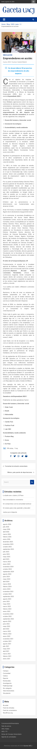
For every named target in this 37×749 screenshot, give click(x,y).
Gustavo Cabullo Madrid (19, 62)
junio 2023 (6, 601)
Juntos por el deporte (10, 512)
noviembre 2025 (8, 544)
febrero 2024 (7, 586)
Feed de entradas (8, 708)
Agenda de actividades (8, 737)
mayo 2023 (6, 604)
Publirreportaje (7, 686)
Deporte (5, 678)
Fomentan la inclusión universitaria (16, 466)
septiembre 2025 (8, 549)
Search (32, 482)
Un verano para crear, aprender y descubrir (16, 508)
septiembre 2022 (8, 619)
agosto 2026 (7, 524)
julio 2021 (6, 646)
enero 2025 (6, 564)
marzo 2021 (7, 654)
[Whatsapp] (18, 456)
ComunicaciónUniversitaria (10, 723)
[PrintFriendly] (26, 456)
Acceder (5, 705)
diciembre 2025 (8, 542)
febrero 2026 (7, 537)
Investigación (7, 683)
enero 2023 (6, 611)
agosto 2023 (7, 599)
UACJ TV (4, 731)
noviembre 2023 (8, 591)
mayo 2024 (6, 579)
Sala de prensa (6, 726)
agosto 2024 (7, 574)
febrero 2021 (7, 656)
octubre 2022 (7, 616)
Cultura (5, 676)
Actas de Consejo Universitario (11, 734)
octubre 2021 (7, 641)
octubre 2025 (7, 547)
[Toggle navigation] (4, 19)
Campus (5, 671)
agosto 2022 (7, 621)
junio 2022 (6, 624)
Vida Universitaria (8, 691)
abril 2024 (6, 581)
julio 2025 (6, 552)
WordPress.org (8, 713)
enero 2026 (6, 539)
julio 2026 (6, 527)
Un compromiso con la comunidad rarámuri (17, 504)
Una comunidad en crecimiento (13, 500)
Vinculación (7, 55)
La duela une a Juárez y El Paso (13, 495)
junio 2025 (6, 554)
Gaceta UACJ (27, 746)
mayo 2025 (6, 557)
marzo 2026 (7, 534)
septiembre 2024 (8, 572)
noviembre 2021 (8, 639)
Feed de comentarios (10, 710)
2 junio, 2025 (7, 62)
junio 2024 (6, 576)
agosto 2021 (7, 644)
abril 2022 (6, 629)
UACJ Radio (5, 729)
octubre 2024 (7, 569)
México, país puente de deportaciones (19, 472)
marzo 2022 (7, 631)
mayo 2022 (6, 626)
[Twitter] (14, 456)
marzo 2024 (7, 584)
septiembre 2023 (8, 596)
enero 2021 (6, 659)
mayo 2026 (6, 529)
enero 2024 (6, 589)
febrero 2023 (7, 609)
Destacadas (7, 681)
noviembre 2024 (8, 567)
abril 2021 (6, 651)
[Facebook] (11, 456)
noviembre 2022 (8, 614)
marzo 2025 (7, 562)
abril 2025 (6, 559)
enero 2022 (6, 636)
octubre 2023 (7, 594)
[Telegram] (22, 456)
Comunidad (6, 673)
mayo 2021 (6, 649)
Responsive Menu (33, 1)
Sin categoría (7, 688)
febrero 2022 (7, 634)
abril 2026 (6, 532)
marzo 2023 (7, 606)
